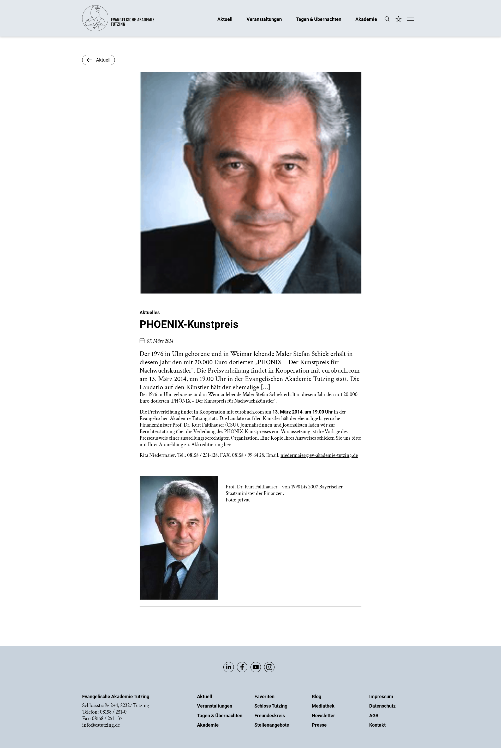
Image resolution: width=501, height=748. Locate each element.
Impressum (381, 696)
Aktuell (224, 19)
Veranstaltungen (264, 19)
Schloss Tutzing (270, 706)
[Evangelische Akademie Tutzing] (118, 30)
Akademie (366, 19)
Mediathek (323, 706)
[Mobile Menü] (410, 19)
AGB (373, 715)
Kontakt (377, 725)
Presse (319, 725)
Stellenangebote (271, 725)
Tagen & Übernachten (318, 19)
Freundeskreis (269, 715)
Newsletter (323, 715)
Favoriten (264, 696)
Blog (316, 696)
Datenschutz (382, 706)
